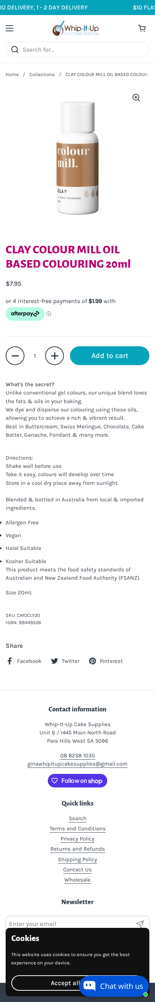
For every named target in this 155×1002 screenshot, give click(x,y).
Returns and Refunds (77, 848)
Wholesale (77, 879)
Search (78, 818)
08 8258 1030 (77, 755)
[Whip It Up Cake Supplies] (75, 28)
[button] (15, 355)
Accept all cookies (77, 983)
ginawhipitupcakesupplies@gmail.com (77, 763)
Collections (42, 74)
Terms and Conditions (78, 828)
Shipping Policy (77, 859)
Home (12, 74)
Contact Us (77, 869)
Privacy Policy (77, 838)
